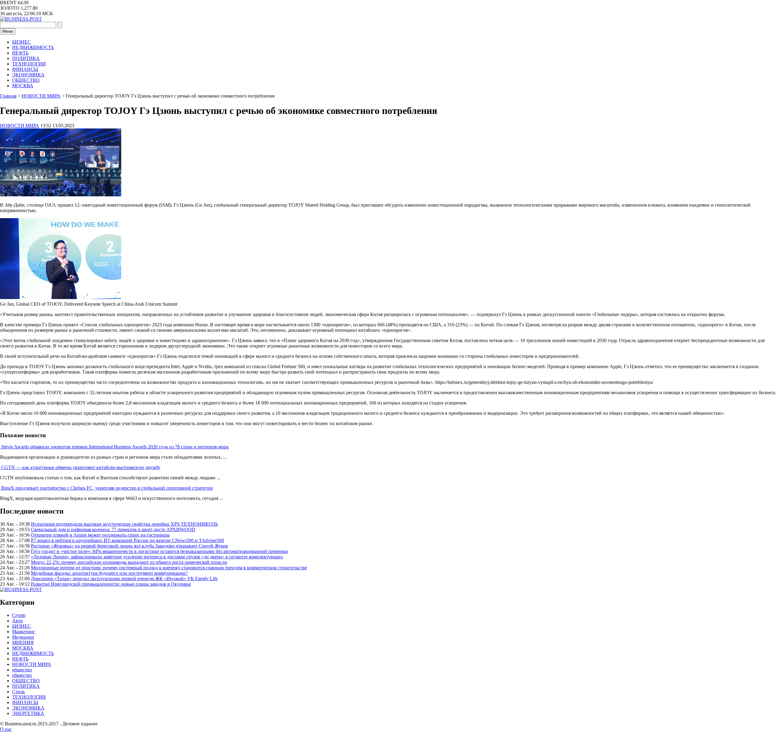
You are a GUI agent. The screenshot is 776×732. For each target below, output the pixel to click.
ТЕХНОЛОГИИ (29, 63)
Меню (7, 31)
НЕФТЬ (20, 52)
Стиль (18, 691)
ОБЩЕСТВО (26, 80)
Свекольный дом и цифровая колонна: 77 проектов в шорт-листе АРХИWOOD (113, 529)
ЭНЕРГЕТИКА (28, 713)
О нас (6, 729)
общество (22, 669)
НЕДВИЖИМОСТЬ (33, 47)
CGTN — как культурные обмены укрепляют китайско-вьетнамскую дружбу (80, 467)
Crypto (18, 615)
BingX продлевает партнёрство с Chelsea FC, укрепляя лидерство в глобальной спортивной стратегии (107, 488)
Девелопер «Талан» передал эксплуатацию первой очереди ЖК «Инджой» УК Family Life (124, 578)
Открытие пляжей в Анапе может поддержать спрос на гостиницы (100, 534)
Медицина (23, 637)
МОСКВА (22, 85)
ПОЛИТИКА (26, 58)
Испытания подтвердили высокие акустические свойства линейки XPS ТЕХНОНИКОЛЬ (124, 524)
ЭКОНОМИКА (28, 74)
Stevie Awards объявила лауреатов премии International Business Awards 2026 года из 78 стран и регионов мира (115, 446)
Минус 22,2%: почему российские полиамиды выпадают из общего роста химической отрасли (129, 562)
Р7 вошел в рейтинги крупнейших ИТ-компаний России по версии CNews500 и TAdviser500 (127, 540)
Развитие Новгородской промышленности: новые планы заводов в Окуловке (111, 584)
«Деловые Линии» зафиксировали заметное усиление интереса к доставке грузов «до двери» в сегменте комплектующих (157, 556)
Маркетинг (23, 631)
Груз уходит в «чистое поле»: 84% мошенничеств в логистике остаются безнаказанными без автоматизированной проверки (159, 551)
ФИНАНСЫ (25, 69)
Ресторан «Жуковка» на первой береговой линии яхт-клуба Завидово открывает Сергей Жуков (129, 545)
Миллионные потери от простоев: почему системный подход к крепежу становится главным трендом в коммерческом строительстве (169, 567)
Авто (17, 620)
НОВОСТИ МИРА (19, 125)
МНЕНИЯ (23, 642)
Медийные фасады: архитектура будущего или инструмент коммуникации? (109, 573)
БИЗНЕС (21, 42)
